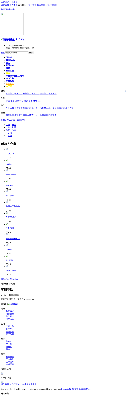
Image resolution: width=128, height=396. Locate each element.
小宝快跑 (10, 195)
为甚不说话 (11, 217)
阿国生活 (10, 329)
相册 (14, 127)
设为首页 (5, 384)
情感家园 (10, 319)
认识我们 (10, 84)
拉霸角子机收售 (13, 206)
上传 (8, 127)
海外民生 (10, 314)
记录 (10, 133)
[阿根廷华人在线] (12, 39)
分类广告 (10, 70)
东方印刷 (10, 78)
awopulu (9, 260)
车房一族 (10, 326)
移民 (8, 68)
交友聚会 (10, 332)
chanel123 (10, 249)
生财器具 (10, 364)
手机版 (15, 76)
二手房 (9, 344)
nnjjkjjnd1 (10, 153)
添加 (8, 130)
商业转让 (10, 359)
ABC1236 (10, 228)
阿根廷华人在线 (8, 120)
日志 (14, 125)
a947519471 (11, 174)
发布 (8, 125)
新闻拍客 (10, 316)
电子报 (9, 86)
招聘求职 (10, 357)
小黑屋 (33, 384)
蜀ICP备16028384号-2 (81, 389)
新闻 (8, 63)
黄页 (8, 73)
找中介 (9, 349)
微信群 (9, 57)
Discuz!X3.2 (66, 389)
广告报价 (10, 81)
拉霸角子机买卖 (13, 239)
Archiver (21, 384)
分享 (14, 130)
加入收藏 (14, 384)
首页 (10, 60)
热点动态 (14, 279)
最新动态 (5, 279)
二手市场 (10, 362)
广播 (10, 136)
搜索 (3, 52)
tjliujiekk (9, 185)
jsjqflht (8, 164)
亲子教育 (10, 334)
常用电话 (10, 311)
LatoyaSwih (11, 270)
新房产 (9, 341)
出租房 (9, 347)
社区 (10, 65)
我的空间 (21, 120)
